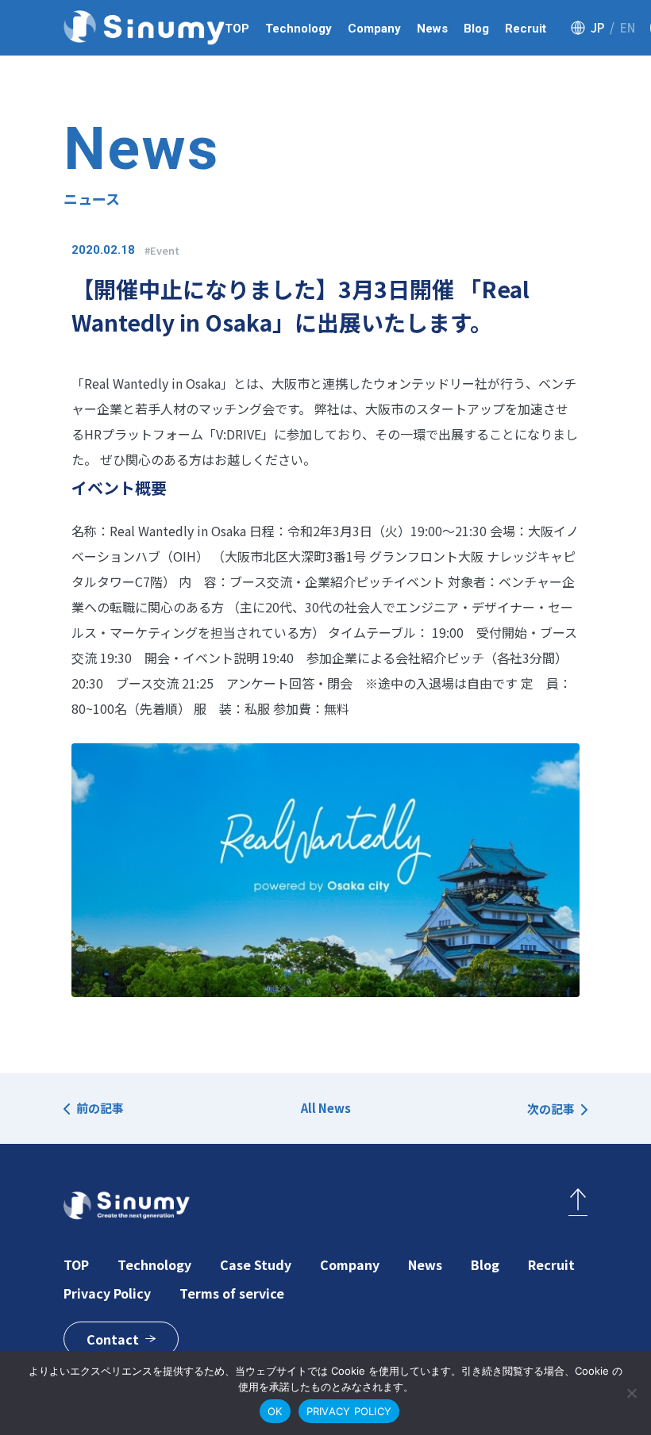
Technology (298, 28)
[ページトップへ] (577, 1202)
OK (275, 1411)
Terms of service (231, 1293)
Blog (476, 28)
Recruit (525, 28)
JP (597, 27)
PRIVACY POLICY (349, 1411)
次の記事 (551, 1108)
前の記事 (100, 1107)
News (432, 28)
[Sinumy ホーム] (144, 27)
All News (326, 1107)
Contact (113, 1339)
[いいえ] (631, 1393)
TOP (237, 28)
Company (374, 28)
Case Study (255, 1264)
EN (627, 27)
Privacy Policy (107, 1293)
